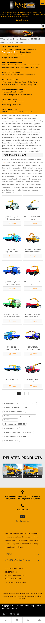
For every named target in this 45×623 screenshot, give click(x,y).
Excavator (18, 65)
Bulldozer (34, 67)
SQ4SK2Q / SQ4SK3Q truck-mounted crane (12, 283)
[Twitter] (14, 614)
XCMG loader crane (11, 428)
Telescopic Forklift (9, 92)
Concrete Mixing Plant (28, 85)
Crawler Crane (25, 52)
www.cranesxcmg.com (17, 582)
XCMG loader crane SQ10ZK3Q (15, 436)
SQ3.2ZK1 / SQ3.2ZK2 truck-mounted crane (33, 250)
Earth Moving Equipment (12, 62)
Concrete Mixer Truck (10, 85)
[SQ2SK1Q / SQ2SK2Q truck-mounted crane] (12, 205)
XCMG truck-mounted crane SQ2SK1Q (18, 432)
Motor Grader (19, 75)
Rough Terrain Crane (10, 58)
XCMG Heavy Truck (9, 99)
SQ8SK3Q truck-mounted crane (12, 381)
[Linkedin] (11, 614)
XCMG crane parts (10, 112)
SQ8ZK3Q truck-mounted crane (33, 381)
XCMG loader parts (26, 112)
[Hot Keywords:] (43, 26)
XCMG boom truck (10, 420)
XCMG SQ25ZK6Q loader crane (15, 407)
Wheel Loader (8, 65)
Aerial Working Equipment (12, 89)
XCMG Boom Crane (11, 441)
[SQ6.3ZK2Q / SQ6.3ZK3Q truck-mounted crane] (33, 335)
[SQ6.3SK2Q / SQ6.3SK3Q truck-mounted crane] (12, 335)
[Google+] (7, 614)
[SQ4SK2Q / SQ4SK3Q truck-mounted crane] (12, 270)
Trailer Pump (32, 82)
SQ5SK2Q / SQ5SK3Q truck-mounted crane (12, 315)
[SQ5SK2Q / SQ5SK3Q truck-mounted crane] (12, 303)
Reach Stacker (26, 95)
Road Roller (7, 75)
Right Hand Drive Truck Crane (25, 49)
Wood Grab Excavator (32, 65)
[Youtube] (18, 614)
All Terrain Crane (19, 55)
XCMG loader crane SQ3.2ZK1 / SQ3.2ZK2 (19, 403)
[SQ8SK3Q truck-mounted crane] (12, 368)
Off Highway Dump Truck (11, 105)
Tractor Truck (8, 102)
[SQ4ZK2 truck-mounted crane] (33, 270)
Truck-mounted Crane (10, 52)
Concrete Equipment (10, 79)
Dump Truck (19, 102)
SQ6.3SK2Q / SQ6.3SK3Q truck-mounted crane (12, 348)
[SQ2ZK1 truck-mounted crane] (33, 205)
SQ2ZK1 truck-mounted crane (33, 218)
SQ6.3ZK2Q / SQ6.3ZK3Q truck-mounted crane (33, 348)
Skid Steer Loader (22, 67)
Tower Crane (7, 55)
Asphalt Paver (30, 75)
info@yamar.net (22, 521)
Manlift (20, 92)
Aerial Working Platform (11, 95)
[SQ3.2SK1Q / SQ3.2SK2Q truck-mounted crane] (12, 238)
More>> (20, 547)
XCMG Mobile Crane (10, 47)
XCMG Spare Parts (9, 109)
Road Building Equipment (12, 72)
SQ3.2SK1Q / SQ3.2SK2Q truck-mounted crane (12, 250)
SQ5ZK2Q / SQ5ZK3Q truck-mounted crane (33, 315)
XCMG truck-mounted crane (14, 412)
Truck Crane (7, 49)
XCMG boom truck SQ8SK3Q (14, 424)
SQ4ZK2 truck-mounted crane (33, 283)
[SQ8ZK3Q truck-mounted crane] (33, 368)
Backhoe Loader (8, 67)
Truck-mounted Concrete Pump (14, 82)
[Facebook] (3, 614)
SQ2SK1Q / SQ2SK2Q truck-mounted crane (12, 218)
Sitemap (14, 608)
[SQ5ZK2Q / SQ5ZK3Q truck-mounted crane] (33, 303)
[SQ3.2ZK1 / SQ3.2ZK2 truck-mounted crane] (33, 238)
